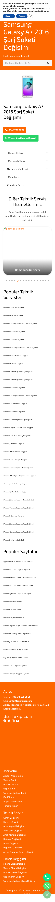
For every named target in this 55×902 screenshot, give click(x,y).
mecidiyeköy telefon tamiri (13, 617)
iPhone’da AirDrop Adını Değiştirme (16, 634)
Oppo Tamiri (9, 788)
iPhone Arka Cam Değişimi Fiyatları (16, 569)
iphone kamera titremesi (12, 601)
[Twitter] (9, 720)
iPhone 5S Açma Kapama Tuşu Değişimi (18, 500)
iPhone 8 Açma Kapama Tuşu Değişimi (18, 420)
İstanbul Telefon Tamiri (12, 609)
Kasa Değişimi (10, 822)
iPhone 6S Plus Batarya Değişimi (15, 355)
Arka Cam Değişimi (13, 830)
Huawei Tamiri (10, 784)
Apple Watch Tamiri (13, 801)
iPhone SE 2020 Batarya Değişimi (16, 484)
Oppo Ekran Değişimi (14, 876)
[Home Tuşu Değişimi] (27, 251)
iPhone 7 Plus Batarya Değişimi (15, 452)
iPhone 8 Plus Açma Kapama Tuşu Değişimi (20, 323)
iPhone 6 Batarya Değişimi (13, 540)
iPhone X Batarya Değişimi (13, 307)
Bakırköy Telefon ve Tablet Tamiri (16, 642)
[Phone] (47, 877)
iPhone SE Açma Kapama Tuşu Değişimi (18, 524)
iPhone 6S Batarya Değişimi (14, 412)
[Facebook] (4, 720)
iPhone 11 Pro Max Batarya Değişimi (17, 436)
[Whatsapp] (47, 886)
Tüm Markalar (10, 805)
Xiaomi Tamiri (10, 780)
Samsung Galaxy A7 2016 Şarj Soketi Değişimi (26, 35)
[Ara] (48, 63)
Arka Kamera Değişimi (14, 834)
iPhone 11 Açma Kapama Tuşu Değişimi (18, 428)
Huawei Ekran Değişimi (15, 872)
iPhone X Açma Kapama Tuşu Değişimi (18, 371)
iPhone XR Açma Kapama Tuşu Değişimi (18, 508)
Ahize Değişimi (10, 843)
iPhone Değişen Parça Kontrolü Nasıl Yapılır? (20, 626)
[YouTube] (17, 720)
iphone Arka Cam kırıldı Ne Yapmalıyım (18, 585)
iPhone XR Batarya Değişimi (14, 331)
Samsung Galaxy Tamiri (15, 793)
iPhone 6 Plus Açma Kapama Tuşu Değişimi (20, 395)
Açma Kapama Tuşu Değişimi (18, 852)
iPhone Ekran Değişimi (14, 863)
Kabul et (9, 16)
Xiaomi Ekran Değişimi (14, 868)
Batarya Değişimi (12, 839)
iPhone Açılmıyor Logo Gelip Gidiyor (17, 593)
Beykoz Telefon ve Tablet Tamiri (15, 658)
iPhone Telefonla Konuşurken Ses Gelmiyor (20, 577)
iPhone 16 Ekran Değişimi (13, 315)
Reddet (22, 16)
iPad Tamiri (9, 797)
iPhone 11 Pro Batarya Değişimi (15, 460)
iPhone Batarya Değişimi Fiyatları (16, 674)
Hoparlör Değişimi (12, 847)
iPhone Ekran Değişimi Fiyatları (15, 666)
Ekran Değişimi (11, 817)
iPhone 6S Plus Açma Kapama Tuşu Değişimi (20, 347)
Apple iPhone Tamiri (13, 775)
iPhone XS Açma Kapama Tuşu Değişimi (18, 532)
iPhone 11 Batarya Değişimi (13, 516)
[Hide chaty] (47, 894)
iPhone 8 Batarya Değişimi (13, 339)
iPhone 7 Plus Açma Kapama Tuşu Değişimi (20, 476)
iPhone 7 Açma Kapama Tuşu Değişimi (18, 468)
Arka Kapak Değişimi (13, 826)
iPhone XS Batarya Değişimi (14, 387)
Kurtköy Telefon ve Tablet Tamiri (15, 650)
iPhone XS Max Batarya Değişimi (15, 492)
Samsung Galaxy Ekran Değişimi (19, 880)
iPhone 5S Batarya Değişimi (14, 444)
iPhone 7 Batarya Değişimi (13, 363)
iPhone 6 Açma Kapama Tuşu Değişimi (18, 379)
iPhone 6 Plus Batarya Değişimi (15, 404)
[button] (6, 280)
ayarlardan (28, 11)
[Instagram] (13, 720)
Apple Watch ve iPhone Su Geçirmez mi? (18, 561)
